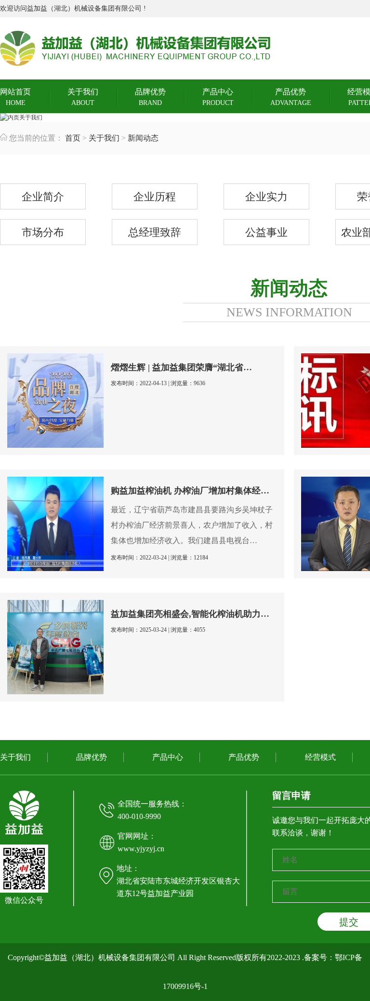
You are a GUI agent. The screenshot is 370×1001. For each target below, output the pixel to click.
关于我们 (82, 97)
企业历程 (154, 197)
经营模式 (320, 757)
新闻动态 (143, 138)
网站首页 (15, 97)
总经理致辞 (154, 232)
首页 (72, 138)
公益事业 (266, 232)
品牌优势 (150, 97)
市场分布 (43, 232)
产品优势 (290, 97)
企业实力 (266, 197)
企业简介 (43, 197)
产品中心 (218, 97)
